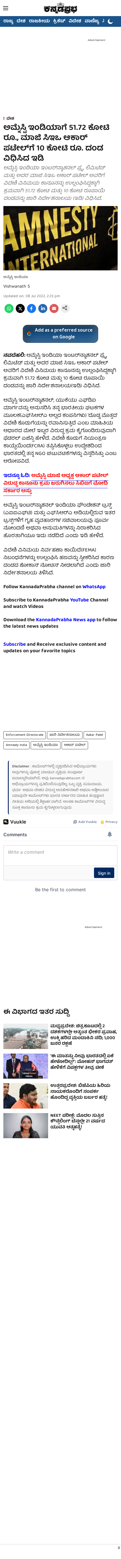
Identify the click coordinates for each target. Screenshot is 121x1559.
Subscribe (14, 644)
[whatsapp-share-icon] (9, 312)
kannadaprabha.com (65, 778)
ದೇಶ (21, 21)
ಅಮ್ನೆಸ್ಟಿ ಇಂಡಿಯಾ (45, 745)
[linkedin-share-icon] (42, 312)
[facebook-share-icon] (31, 312)
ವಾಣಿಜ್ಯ (92, 21)
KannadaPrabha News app (65, 620)
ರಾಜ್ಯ (8, 21)
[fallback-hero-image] (25, 1036)
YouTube (79, 600)
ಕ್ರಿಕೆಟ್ (59, 21)
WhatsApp (94, 587)
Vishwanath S (16, 287)
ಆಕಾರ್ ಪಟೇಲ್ (75, 745)
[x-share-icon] (20, 312)
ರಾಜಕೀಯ (39, 21)
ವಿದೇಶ (75, 21)
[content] (89, 600)
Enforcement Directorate (24, 735)
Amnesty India (16, 745)
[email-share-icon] (54, 312)
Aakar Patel (94, 735)
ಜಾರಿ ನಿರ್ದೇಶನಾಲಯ (65, 735)
